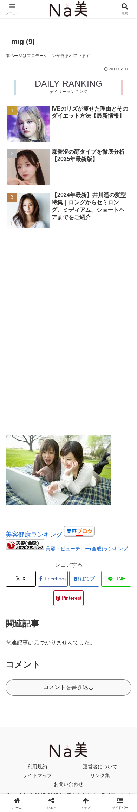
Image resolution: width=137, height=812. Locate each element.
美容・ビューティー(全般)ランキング (87, 548)
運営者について (100, 766)
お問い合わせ (68, 784)
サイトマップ (37, 775)
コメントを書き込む (68, 687)
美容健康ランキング (34, 534)
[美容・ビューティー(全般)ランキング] (25, 548)
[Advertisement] (68, 261)
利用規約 (37, 766)
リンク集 (100, 775)
